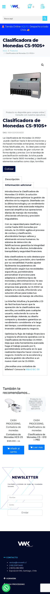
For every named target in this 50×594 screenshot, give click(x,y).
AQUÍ (24, 26)
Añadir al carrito (15, 450)
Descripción (12, 179)
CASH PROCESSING (15, 584)
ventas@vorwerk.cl (18, 562)
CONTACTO (12, 557)
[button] (3, 6)
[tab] (12, 179)
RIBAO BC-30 (32, 369)
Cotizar (9, 169)
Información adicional (18, 185)
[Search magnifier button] (44, 18)
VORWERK (11, 578)
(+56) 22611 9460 (16, 565)
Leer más (38, 447)
